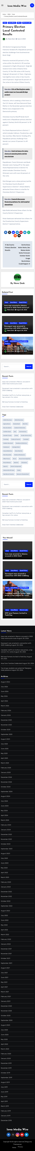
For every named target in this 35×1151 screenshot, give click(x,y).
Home (14, 1147)
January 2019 (5, 1116)
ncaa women (7, 462)
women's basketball (23, 474)
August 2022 (5, 911)
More (19, 23)
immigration (16, 447)
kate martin (18, 451)
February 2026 (6, 710)
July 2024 (4, 801)
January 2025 (6, 772)
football (25, 439)
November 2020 (6, 1011)
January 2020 (6, 1058)
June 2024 (5, 806)
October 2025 (5, 729)
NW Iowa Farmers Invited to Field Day (15, 402)
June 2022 (5, 920)
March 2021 (5, 992)
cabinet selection (19, 427)
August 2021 (5, 968)
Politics (7, 344)
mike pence (6, 458)
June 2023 (4, 863)
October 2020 (5, 1015)
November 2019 (6, 1068)
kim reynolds (7, 454)
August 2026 (5, 682)
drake (16, 435)
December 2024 (6, 777)
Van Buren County (8, 474)
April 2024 (4, 815)
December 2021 (6, 949)
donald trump (7, 435)
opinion (16, 462)
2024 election (19, 420)
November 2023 (6, 839)
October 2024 (5, 787)
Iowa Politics (23, 341)
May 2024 (4, 810)
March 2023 (5, 877)
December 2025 (6, 720)
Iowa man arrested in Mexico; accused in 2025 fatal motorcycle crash (17, 307)
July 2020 (4, 1030)
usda (18, 470)
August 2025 (5, 739)
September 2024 (6, 791)
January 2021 (5, 1001)
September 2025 (6, 734)
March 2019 (5, 1106)
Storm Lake (27, 23)
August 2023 (5, 853)
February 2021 (6, 996)
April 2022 (4, 930)
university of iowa (8, 470)
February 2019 (6, 1111)
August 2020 (5, 1025)
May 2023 (4, 868)
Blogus (27, 1142)
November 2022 (6, 896)
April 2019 (4, 1101)
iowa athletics (7, 451)
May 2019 (4, 1096)
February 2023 (6, 882)
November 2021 (6, 953)
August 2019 (5, 1082)
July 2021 (4, 973)
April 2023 (4, 872)
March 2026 (5, 706)
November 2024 (6, 782)
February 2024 (6, 825)
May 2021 (4, 982)
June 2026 (5, 691)
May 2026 (4, 696)
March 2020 (5, 1049)
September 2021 (6, 963)
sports (5, 466)
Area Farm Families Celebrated (12, 407)
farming (5, 439)
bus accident (7, 427)
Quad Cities (23, 302)
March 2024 (5, 820)
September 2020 (6, 1020)
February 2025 (6, 768)
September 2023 (6, 849)
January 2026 (6, 715)
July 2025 (4, 744)
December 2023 (6, 834)
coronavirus (22, 431)
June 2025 (4, 749)
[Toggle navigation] (2, 5)
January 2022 (6, 944)
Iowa (4, 23)
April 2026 (4, 701)
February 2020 (6, 1054)
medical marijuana (19, 454)
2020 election (7, 420)
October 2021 (5, 958)
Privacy (20, 1147)
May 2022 (4, 925)
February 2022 (6, 939)
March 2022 (5, 934)
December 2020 (6, 1006)
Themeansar (17, 1144)
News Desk (11, 39)
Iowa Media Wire (17, 6)
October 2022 (5, 901)
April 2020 (4, 1044)
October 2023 (5, 844)
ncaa (14, 458)
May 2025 (4, 753)
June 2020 (5, 1035)
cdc (15, 431)
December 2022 (6, 892)
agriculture (6, 423)
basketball (16, 423)
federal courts (15, 439)
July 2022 (4, 915)
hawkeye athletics (21, 443)
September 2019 (6, 1077)
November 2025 (6, 725)
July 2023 (4, 858)
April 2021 (4, 987)
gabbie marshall (8, 443)
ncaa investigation (24, 458)
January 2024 (6, 830)
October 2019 (5, 1073)
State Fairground (16, 466)
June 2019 (4, 1092)
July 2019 (4, 1087)
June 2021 (4, 977)
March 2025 (5, 763)
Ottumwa (24, 462)
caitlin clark (7, 431)
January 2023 (6, 887)
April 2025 (4, 758)
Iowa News (12, 23)
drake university (26, 435)
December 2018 (6, 1120)
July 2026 (4, 687)
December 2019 (6, 1063)
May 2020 (4, 1039)
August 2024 (5, 796)
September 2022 (6, 906)
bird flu (25, 423)
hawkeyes (6, 447)
